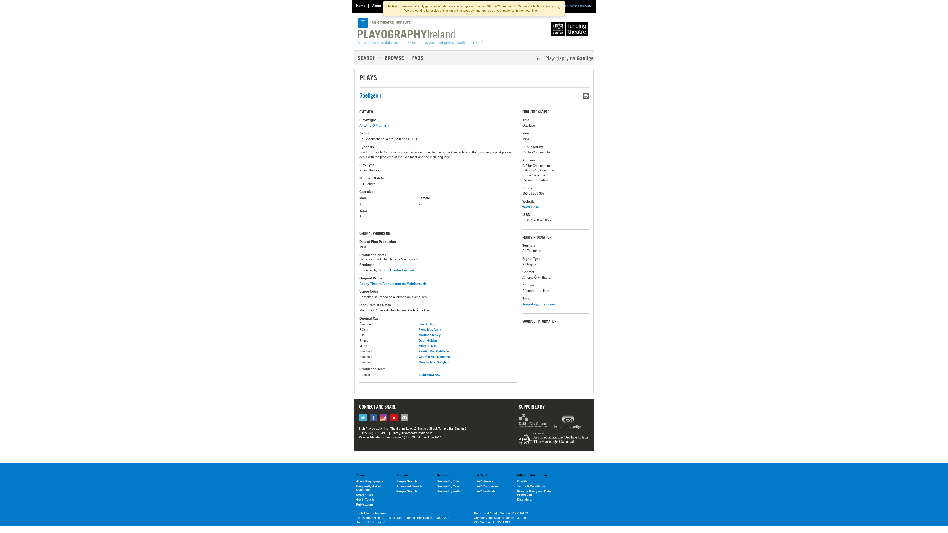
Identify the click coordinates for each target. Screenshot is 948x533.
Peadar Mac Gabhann (434, 351)
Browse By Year (448, 486)
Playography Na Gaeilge (551, 58)
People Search (406, 491)
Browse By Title (448, 481)
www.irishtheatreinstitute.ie (382, 437)
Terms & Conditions (531, 486)
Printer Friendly (584, 96)
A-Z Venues (485, 481)
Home (360, 6)
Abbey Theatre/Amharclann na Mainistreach (392, 284)
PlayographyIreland (420, 31)
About (376, 6)
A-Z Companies (488, 486)
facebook (373, 417)
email (404, 417)
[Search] (367, 58)
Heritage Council (553, 441)
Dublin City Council (533, 421)
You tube (394, 417)
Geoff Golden (428, 340)
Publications (365, 504)
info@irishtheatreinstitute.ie (412, 433)
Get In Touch (365, 499)
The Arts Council (570, 30)
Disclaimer (525, 499)
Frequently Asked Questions (368, 488)
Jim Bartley (427, 324)
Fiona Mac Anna (430, 329)
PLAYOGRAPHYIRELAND (573, 6)
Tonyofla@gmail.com (538, 304)
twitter (363, 417)
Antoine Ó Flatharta (374, 125)
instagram (383, 417)
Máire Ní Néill (428, 346)
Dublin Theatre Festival (396, 270)
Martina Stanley (430, 335)
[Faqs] (418, 58)
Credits (522, 481)
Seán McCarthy (429, 375)
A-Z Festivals (486, 491)
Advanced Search (409, 486)
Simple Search (406, 481)
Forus (568, 421)
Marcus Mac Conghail (434, 362)
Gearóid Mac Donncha (434, 357)
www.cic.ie (530, 207)
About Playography (369, 481)
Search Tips (364, 494)
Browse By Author (450, 491)
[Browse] (395, 58)
